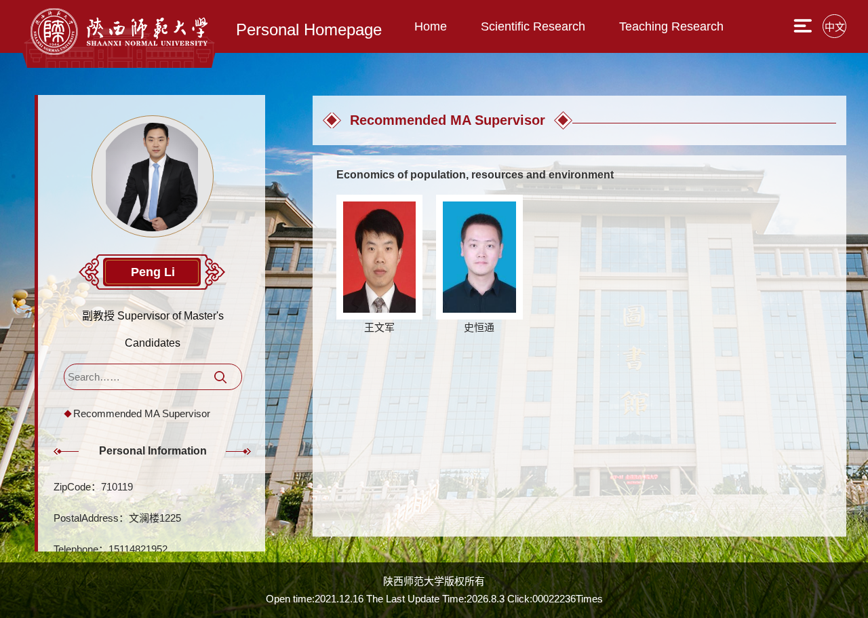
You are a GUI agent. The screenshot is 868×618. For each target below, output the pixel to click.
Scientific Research (533, 26)
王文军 (379, 327)
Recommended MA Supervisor (141, 413)
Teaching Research (671, 26)
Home (430, 26)
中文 (835, 27)
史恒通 (479, 327)
